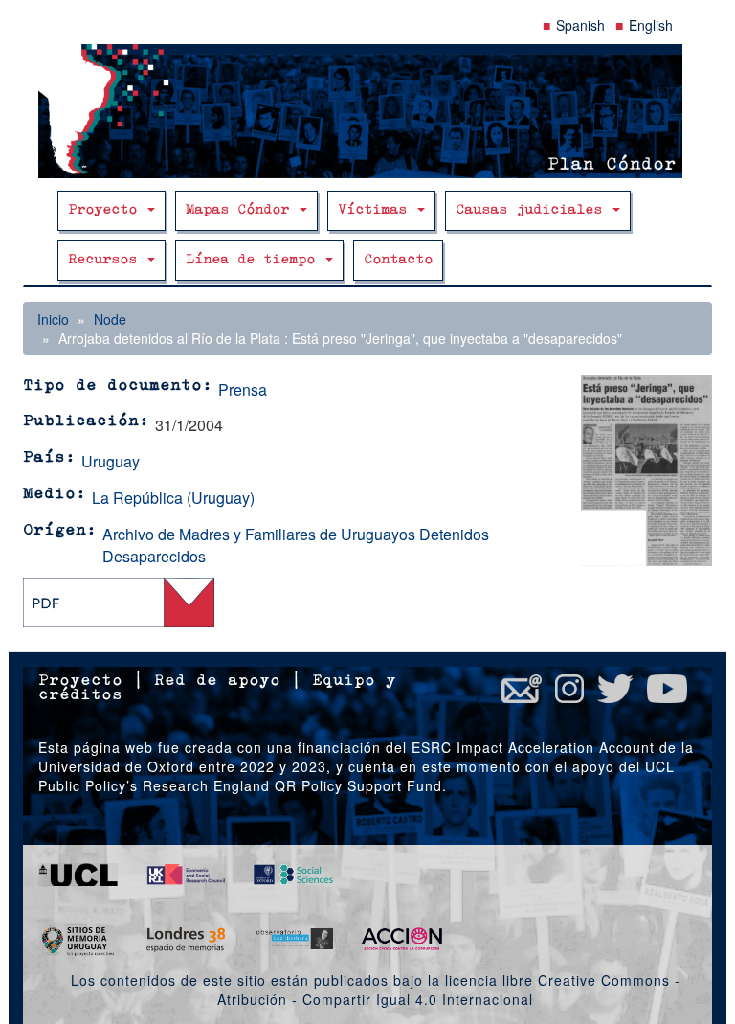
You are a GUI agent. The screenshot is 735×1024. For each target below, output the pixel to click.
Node (110, 319)
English (651, 24)
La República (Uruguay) (173, 498)
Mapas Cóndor (242, 210)
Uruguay (110, 461)
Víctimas (376, 210)
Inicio (53, 319)
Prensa (242, 389)
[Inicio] (367, 111)
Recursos (106, 260)
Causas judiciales (533, 210)
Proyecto (106, 210)
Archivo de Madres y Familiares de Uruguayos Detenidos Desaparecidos (295, 545)
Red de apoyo (217, 681)
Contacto (398, 260)
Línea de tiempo (254, 260)
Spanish (580, 24)
